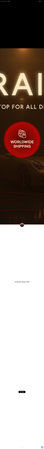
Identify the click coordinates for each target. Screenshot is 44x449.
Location (5, 1)
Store (2, 1)
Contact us (8, 1)
